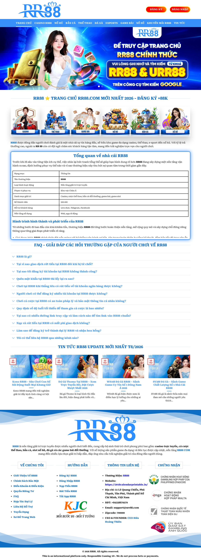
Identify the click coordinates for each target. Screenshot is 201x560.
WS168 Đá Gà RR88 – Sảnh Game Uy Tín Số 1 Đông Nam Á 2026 (123, 384)
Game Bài (127, 23)
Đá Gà (99, 23)
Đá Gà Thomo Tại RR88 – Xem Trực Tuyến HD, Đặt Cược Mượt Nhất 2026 (77, 384)
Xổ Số (140, 23)
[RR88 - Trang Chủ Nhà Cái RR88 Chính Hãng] (39, 9)
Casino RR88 (43, 23)
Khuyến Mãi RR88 (159, 23)
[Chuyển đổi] (13, 257)
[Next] (193, 58)
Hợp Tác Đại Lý (23, 501)
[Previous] (7, 58)
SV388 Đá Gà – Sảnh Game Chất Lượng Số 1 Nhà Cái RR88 (169, 384)
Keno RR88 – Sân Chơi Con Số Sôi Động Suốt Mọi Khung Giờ (31, 383)
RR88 (14, 142)
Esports (112, 23)
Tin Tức (179, 23)
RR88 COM (183, 450)
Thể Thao (85, 23)
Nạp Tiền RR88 (68, 486)
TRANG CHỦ (24, 23)
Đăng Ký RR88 (68, 475)
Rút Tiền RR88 (68, 491)
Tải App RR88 (67, 496)
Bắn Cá (70, 23)
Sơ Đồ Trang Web (24, 517)
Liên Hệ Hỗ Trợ (23, 506)
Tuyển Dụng (21, 512)
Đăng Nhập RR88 (69, 481)
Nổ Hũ (58, 23)
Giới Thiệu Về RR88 (25, 475)
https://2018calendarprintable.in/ (126, 484)
